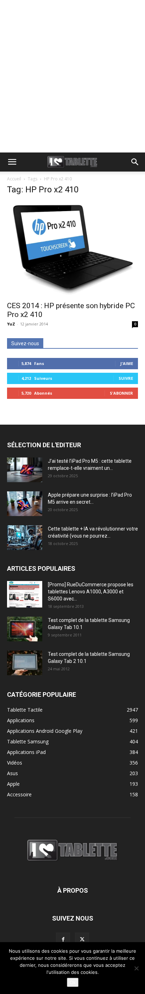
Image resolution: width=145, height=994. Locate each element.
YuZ (11, 324)
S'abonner (121, 393)
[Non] (136, 968)
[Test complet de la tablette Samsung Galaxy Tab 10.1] (24, 629)
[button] (12, 162)
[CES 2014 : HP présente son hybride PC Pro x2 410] (72, 249)
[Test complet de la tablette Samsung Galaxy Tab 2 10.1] (24, 663)
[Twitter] (82, 940)
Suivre (126, 378)
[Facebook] (63, 940)
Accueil (14, 179)
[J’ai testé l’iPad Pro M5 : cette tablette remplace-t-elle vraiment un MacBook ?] (24, 469)
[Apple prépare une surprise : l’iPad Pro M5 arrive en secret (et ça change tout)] (24, 503)
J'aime (126, 363)
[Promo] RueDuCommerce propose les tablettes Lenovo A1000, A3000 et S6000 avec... (90, 591)
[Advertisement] (72, 76)
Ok (73, 982)
